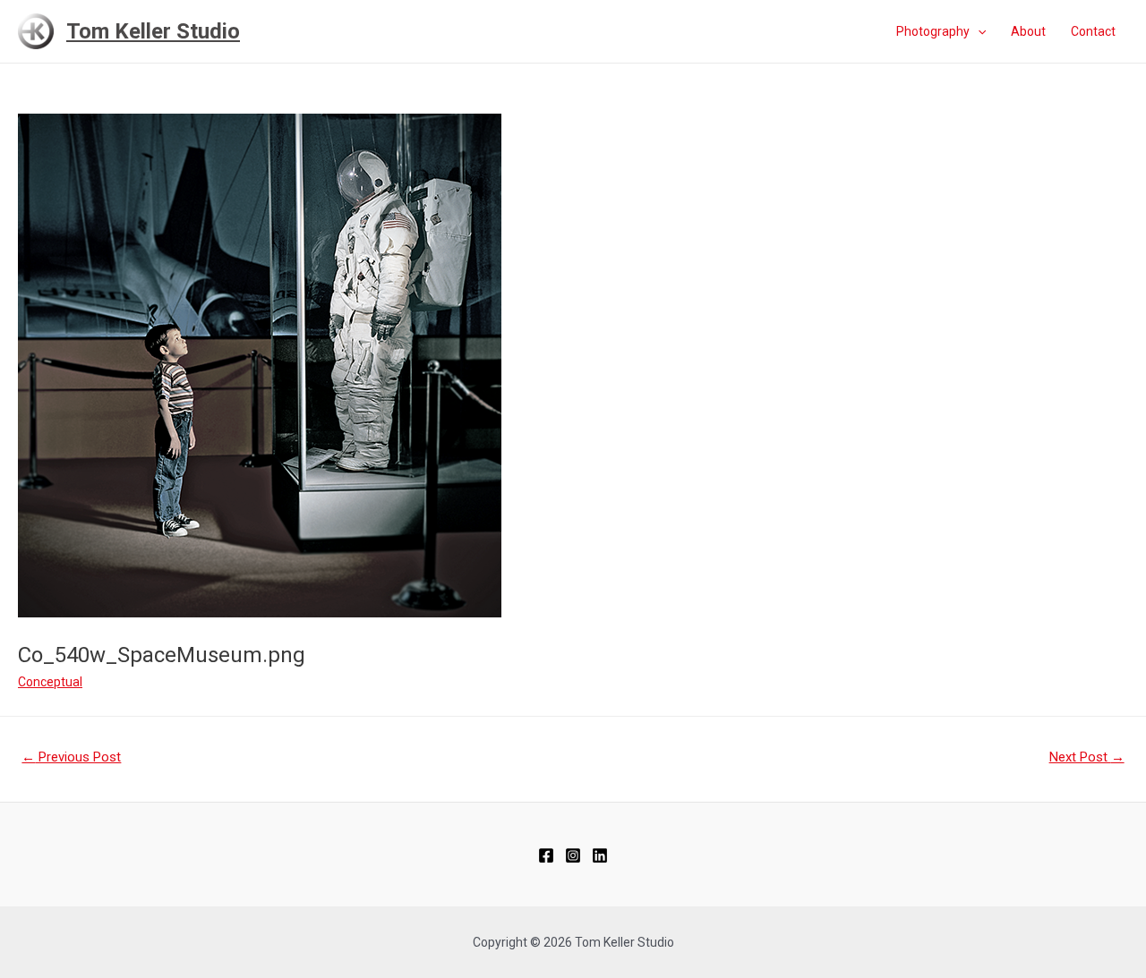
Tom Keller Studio (153, 31)
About (1028, 31)
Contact (1093, 31)
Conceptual (50, 682)
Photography (933, 31)
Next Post (1087, 757)
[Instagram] (573, 855)
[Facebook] (546, 855)
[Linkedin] (600, 855)
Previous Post (71, 757)
